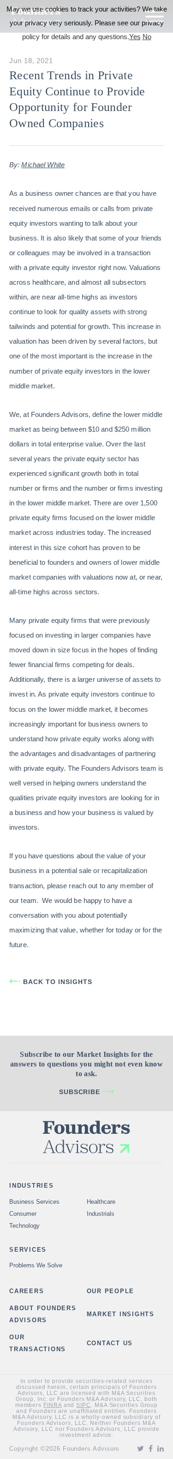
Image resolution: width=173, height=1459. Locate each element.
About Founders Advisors (43, 1314)
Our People (111, 1291)
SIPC (83, 1405)
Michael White (43, 165)
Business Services (34, 1201)
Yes (135, 37)
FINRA (52, 1405)
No (147, 37)
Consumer (22, 1213)
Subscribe (80, 1092)
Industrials (100, 1213)
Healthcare (101, 1201)
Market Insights (121, 1314)
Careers (26, 1291)
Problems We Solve (35, 1265)
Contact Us (110, 1343)
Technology (24, 1225)
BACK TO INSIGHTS (57, 981)
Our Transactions (37, 1343)
